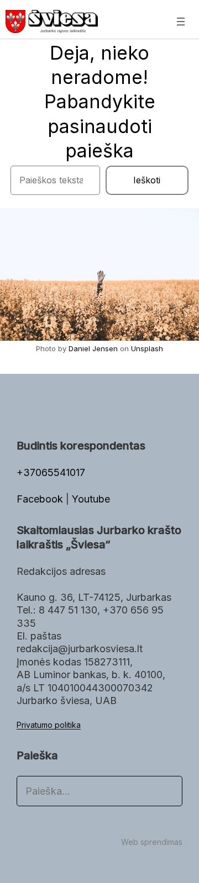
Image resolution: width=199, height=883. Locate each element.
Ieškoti (146, 180)
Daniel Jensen (93, 348)
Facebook (41, 499)
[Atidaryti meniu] (180, 21)
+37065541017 (51, 472)
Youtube (91, 499)
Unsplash (147, 348)
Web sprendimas (151, 842)
